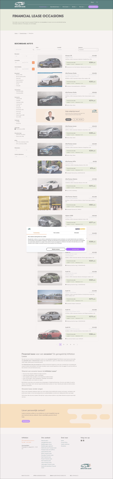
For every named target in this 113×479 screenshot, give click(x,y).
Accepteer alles (75, 249)
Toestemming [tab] (36, 232)
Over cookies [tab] (56, 232)
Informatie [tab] (76, 232)
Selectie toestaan (56, 249)
